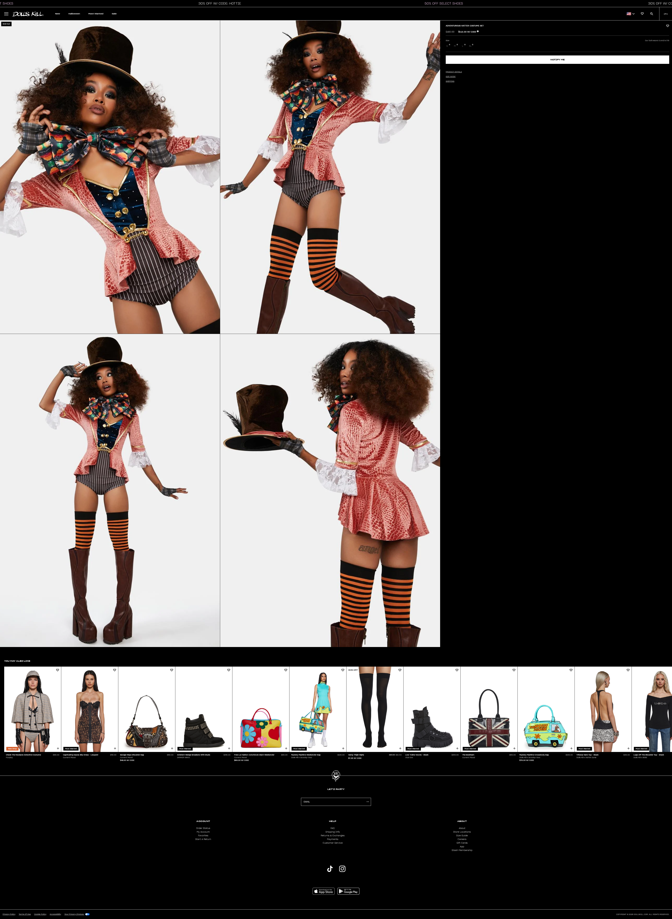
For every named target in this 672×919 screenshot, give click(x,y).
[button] (219, 3)
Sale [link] (114, 14)
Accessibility (55, 914)
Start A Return (203, 839)
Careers (462, 839)
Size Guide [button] (451, 76)
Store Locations (462, 832)
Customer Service (333, 843)
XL (470, 46)
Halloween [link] (74, 14)
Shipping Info (333, 832)
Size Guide (462, 836)
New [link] (57, 14)
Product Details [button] (454, 72)
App (462, 847)
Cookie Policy (40, 914)
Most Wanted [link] (95, 14)
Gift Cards (462, 843)
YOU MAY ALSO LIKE (17, 661)
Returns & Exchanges (333, 836)
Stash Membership (462, 850)
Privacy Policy (9, 914)
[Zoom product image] (110, 177)
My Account (203, 832)
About (462, 828)
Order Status (203, 828)
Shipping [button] (450, 81)
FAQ (333, 828)
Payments (332, 839)
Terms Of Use (25, 914)
